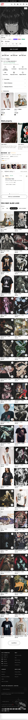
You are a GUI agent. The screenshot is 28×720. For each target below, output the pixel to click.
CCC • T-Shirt (17, 109)
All (3, 208)
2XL (16, 43)
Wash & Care (17, 660)
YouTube (5, 661)
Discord (5, 659)
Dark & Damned (22, 208)
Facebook (5, 665)
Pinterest (5, 663)
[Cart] (23, 4)
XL (13, 43)
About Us (3, 671)
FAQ (15, 657)
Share (20, 35)
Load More (14, 642)
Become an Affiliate (5, 676)
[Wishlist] (20, 4)
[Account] (17, 4)
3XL (20, 43)
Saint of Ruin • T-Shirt (10, 184)
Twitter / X (5, 657)
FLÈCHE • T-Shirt (5, 109)
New (7, 208)
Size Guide (7, 41)
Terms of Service (18, 674)
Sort (2, 171)
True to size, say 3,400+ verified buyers (10, 45)
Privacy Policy (17, 671)
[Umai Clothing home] (2, 4)
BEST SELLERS (14, 208)
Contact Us (17, 664)
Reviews (3, 674)
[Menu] (26, 4)
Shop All (16, 676)
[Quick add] (12, 227)
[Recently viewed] (14, 4)
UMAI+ (2, 679)
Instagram (5, 654)
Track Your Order (18, 655)
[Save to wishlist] (12, 213)
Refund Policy (17, 662)
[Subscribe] (25, 689)
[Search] (11, 4)
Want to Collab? (4, 681)
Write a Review (24, 171)
